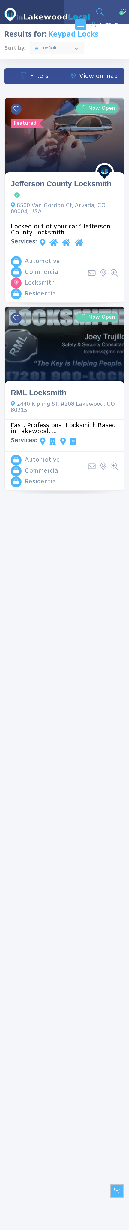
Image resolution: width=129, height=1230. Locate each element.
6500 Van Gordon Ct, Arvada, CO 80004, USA (58, 208)
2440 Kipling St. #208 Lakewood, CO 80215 (63, 407)
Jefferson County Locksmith (61, 184)
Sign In (109, 25)
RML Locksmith (38, 393)
